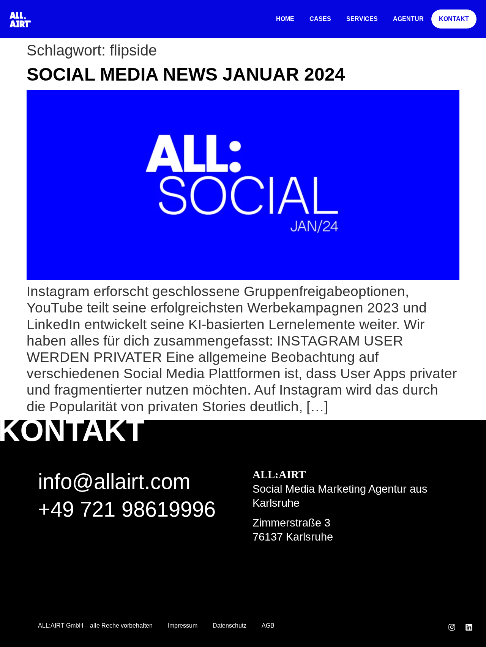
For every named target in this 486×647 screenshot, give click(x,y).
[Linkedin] (469, 627)
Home (285, 19)
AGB (268, 625)
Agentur (408, 19)
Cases (320, 19)
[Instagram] (451, 627)
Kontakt (454, 19)
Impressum (182, 625)
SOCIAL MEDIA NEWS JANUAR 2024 (186, 74)
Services (362, 19)
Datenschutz (229, 625)
